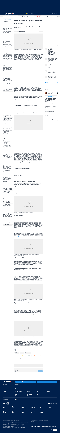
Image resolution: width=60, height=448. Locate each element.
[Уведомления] (55, 14)
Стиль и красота (49, 387)
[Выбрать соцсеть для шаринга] (42, 31)
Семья (38, 395)
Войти (17, 371)
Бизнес (16, 387)
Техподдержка (5, 391)
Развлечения (39, 392)
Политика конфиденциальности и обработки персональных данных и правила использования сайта (43, 426)
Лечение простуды (27, 352)
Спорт (48, 385)
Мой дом (28, 391)
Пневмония (22, 352)
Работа (38, 391)
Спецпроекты (49, 392)
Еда (16, 392)
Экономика (48, 391)
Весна (16, 388)
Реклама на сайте (5, 385)
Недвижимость (29, 394)
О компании (5, 388)
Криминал (28, 387)
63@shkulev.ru (12, 426)
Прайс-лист (4, 387)
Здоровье (16, 395)
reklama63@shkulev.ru (45, 420)
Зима (28, 385)
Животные (17, 394)
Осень (38, 387)
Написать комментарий (21, 31)
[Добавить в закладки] (40, 31)
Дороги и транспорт (18, 391)
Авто (16, 385)
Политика (38, 388)
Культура (28, 388)
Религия (38, 394)
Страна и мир (49, 388)
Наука (28, 392)
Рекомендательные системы (34, 425)
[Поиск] (52, 14)
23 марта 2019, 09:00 (17, 29)
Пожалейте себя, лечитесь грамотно (24, 236)
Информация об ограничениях (34, 422)
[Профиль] (57, 14)
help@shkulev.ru (8, 428)
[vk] (16, 399)
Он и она (38, 385)
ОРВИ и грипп (17, 352)
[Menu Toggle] (3, 14)
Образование (29, 395)
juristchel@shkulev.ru (22, 427)
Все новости (8, 19)
